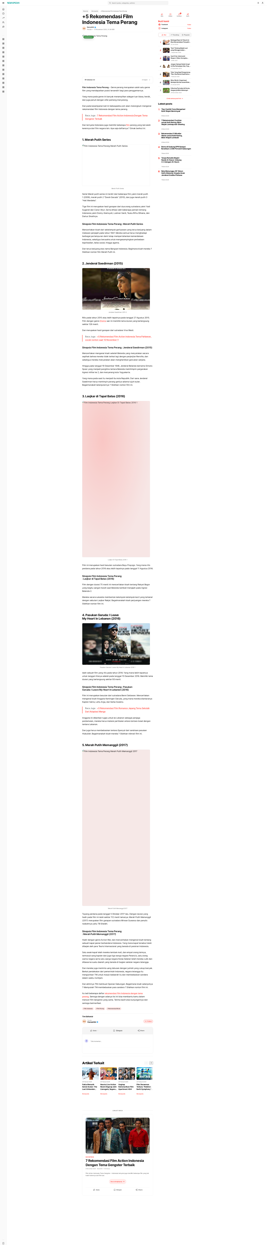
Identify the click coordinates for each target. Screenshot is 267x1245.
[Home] (3, 9)
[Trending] (3, 18)
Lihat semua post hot (175, 98)
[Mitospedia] (3, 74)
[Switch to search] (110, 3)
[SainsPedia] (3, 87)
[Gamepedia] (3, 61)
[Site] (3, 27)
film (128, 125)
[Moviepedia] (3, 57)
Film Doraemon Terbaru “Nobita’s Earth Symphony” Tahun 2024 (144, 1087)
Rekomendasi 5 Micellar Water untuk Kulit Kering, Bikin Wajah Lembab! (171, 136)
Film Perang (100, 1008)
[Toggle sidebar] (6, 625)
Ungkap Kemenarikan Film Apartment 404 (126, 1086)
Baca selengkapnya (116, 1181)
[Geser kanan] (151, 1063)
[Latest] (3, 13)
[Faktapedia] (3, 39)
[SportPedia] (3, 70)
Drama (103, 321)
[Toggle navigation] (3, 3)
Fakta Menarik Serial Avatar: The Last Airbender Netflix (89, 1087)
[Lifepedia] (3, 52)
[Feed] (3, 22)
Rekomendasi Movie (114, 1008)
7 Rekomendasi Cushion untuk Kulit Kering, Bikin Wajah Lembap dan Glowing (173, 122)
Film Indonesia (88, 1008)
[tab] (164, 35)
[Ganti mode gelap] (258, 3)
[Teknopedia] (3, 92)
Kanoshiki (90, 27)
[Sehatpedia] (3, 43)
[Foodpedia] (3, 83)
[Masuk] (262, 3)
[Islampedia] (3, 78)
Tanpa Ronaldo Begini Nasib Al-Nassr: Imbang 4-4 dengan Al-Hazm (171, 160)
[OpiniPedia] (3, 65)
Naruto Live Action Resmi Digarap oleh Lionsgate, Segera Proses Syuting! (108, 1087)
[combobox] (139, 3)
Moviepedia (94, 11)
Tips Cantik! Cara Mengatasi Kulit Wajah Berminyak (173, 110)
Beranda (85, 11)
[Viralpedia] (3, 48)
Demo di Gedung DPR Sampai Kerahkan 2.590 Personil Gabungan (176, 148)
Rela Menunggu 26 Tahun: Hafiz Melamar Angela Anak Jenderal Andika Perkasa (173, 173)
